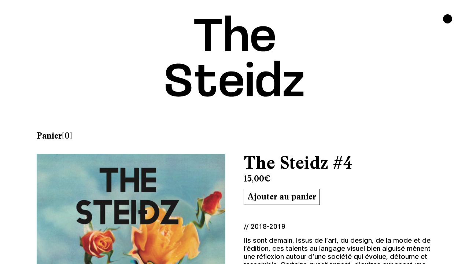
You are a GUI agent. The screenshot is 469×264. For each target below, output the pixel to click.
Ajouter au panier (281, 197)
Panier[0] (54, 136)
